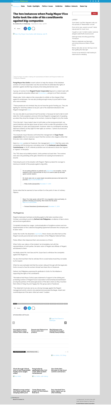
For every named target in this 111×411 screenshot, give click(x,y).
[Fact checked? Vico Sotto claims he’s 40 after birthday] (60, 381)
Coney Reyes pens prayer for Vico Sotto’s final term (40, 391)
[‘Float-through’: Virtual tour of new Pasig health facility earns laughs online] (21, 361)
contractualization (23, 303)
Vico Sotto (53, 303)
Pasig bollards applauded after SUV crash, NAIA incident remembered (39, 371)
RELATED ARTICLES (19, 351)
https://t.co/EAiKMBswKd (35, 179)
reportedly (38, 234)
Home (23, 6)
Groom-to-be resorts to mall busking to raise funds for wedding (84, 53)
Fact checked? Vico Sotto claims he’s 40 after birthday (58, 391)
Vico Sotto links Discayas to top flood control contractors (59, 370)
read (29, 110)
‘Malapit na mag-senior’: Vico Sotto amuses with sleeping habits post (21, 391)
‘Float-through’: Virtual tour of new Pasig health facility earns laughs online (21, 371)
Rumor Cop (83, 6)
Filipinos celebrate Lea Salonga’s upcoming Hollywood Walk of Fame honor (83, 43)
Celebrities (59, 6)
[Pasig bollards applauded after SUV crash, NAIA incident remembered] (41, 361)
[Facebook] (90, 1)
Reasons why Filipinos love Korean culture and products (39, 331)
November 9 (43, 93)
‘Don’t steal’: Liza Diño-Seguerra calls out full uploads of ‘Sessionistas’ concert (84, 23)
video (21, 143)
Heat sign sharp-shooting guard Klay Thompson (83, 37)
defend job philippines (37, 303)
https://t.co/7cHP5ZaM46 (30, 202)
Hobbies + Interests (71, 6)
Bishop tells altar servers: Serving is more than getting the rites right (84, 49)
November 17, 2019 (45, 184)
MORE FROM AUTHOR (32, 351)
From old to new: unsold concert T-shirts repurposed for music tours (84, 28)
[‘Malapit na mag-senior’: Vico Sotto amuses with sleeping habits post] (21, 381)
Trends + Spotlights (33, 6)
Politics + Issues (47, 6)
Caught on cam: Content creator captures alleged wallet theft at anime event (85, 33)
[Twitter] (98, 1)
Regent (47, 303)
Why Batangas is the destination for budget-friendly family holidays (57, 331)
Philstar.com (24, 1)
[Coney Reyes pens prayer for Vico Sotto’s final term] (41, 381)
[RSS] (96, 1)
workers (60, 303)
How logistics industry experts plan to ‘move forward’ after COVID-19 (20, 331)
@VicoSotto (49, 170)
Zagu (65, 303)
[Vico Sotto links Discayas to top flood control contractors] (60, 361)
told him (52, 143)
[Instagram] (93, 1)
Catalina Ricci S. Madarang (22, 23)
